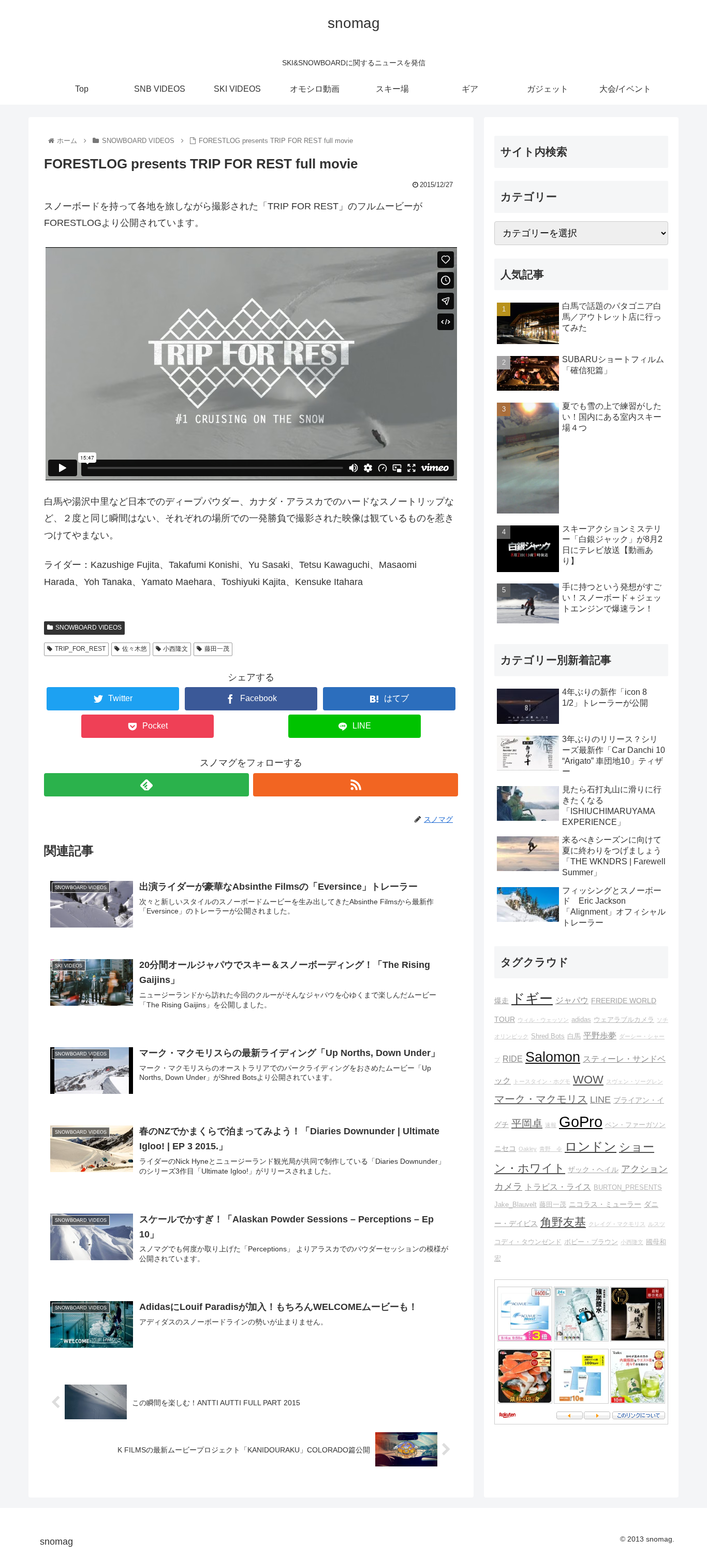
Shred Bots (548, 1036)
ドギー (532, 998)
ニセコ (505, 1148)
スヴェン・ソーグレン (634, 1081)
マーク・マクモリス (540, 1099)
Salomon (552, 1057)
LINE (600, 1099)
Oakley (528, 1149)
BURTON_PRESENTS (628, 1187)
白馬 (574, 1036)
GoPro (580, 1121)
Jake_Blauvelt (515, 1204)
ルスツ (656, 1224)
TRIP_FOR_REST (80, 648)
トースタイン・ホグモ (541, 1081)
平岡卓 (526, 1123)
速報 (550, 1125)
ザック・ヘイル (593, 1169)
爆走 (501, 1000)
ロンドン (590, 1146)
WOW (588, 1079)
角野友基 (563, 1222)
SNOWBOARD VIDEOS (88, 627)
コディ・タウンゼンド (528, 1242)
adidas (581, 1019)
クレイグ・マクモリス (616, 1224)
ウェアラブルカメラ (624, 1019)
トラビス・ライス (558, 1186)
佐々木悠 (134, 648)
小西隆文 (175, 648)
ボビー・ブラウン (591, 1242)
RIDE (513, 1058)
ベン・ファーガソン (635, 1125)
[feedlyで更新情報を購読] (146, 784)
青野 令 (550, 1149)
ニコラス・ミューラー (605, 1204)
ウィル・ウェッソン (543, 1020)
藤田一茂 (216, 648)
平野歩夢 (599, 1035)
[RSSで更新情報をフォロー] (355, 784)
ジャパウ (571, 1000)
